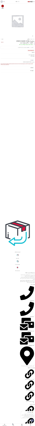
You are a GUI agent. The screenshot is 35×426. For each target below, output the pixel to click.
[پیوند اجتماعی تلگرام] (16, 1)
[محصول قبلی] (3, 39)
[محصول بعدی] (1, 39)
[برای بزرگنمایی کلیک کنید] (33, 36)
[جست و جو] (4, 2)
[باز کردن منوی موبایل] (34, 2)
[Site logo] (30, 1)
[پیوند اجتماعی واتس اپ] (17, 1)
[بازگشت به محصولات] (2, 39)
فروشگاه (31, 39)
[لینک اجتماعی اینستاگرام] (18, 1)
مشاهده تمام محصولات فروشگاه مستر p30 (26, 44)
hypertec (2, 42)
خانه (33, 39)
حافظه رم (28, 39)
